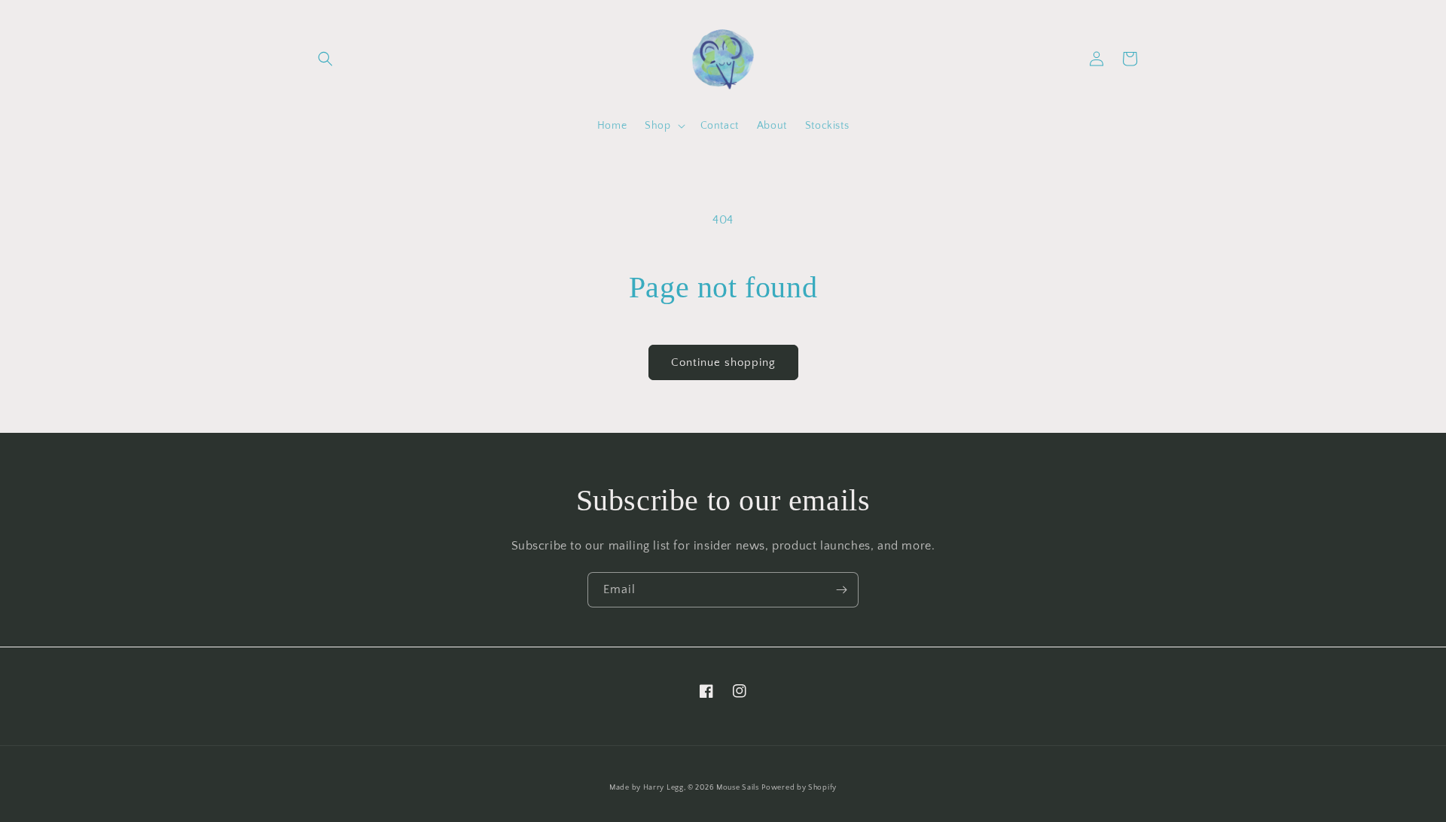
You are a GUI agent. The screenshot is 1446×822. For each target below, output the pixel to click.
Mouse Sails (737, 788)
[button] (325, 58)
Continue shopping (723, 362)
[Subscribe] (841, 589)
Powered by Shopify (799, 788)
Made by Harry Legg (646, 788)
